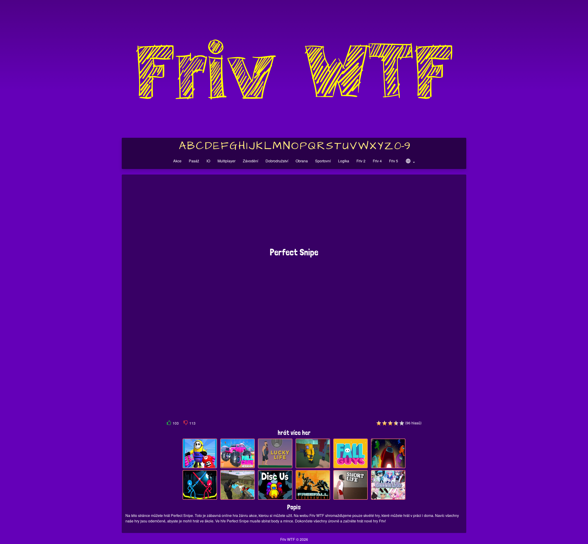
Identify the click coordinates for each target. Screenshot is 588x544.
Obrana (302, 160)
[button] (410, 161)
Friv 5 (393, 160)
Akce (177, 160)
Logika (343, 160)
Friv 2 (360, 160)
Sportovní (323, 160)
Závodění (250, 160)
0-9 (402, 146)
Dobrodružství (277, 160)
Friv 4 (377, 160)
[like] (169, 423)
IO (208, 160)
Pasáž (194, 160)
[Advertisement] (294, 213)
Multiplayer (226, 160)
